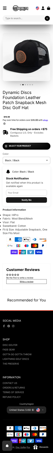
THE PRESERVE (11, 363)
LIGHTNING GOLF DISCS (16, 359)
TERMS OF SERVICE (13, 392)
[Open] (7, 446)
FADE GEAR (9, 349)
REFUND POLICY (12, 397)
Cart (48, 8)
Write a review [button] (26, 281)
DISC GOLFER (10, 345)
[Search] (47, 18)
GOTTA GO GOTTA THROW (17, 354)
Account (43, 8)
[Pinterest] (8, 326)
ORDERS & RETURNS (14, 387)
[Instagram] (13, 326)
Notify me (27, 200)
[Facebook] (4, 326)
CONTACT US (10, 383)
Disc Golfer (21, 447)
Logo (20, 8)
